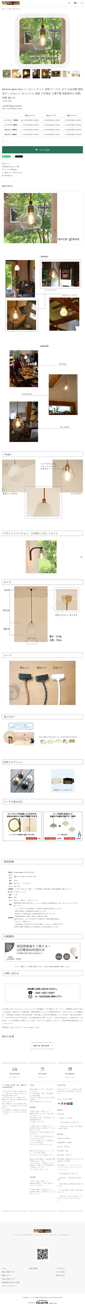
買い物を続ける (7, 175)
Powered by (31, 1303)
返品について (6, 163)
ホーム (4, 9)
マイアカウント (61, 1268)
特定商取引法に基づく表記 (10, 166)
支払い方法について (8, 1279)
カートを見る (60, 1272)
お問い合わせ (60, 1275)
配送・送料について (8, 1272)
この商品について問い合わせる (12, 172)
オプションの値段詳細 (9, 169)
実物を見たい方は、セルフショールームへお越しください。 (21, 1027)
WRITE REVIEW (41, 1046)
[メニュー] (82, 3)
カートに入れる (44, 150)
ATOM (35, 1268)
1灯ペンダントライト (15, 9)
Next (66, 40)
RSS (30, 1268)
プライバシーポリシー (9, 1286)
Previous (18, 40)
